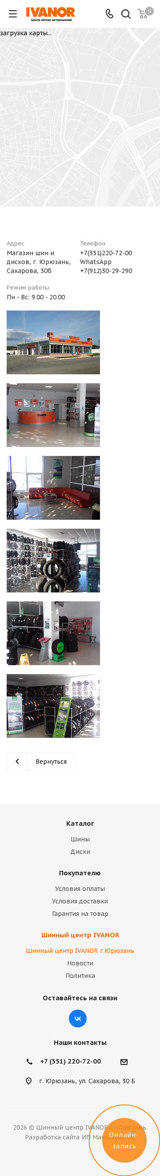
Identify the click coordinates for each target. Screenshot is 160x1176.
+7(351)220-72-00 (106, 253)
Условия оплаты (80, 889)
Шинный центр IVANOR (80, 935)
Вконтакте (78, 1018)
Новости (80, 963)
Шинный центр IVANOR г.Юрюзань (80, 951)
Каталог (80, 823)
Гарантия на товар (80, 914)
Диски (80, 852)
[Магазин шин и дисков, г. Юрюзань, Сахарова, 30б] (53, 342)
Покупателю (80, 873)
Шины (80, 839)
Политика (80, 976)
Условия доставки (80, 901)
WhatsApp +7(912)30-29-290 (106, 266)
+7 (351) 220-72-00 (70, 1061)
